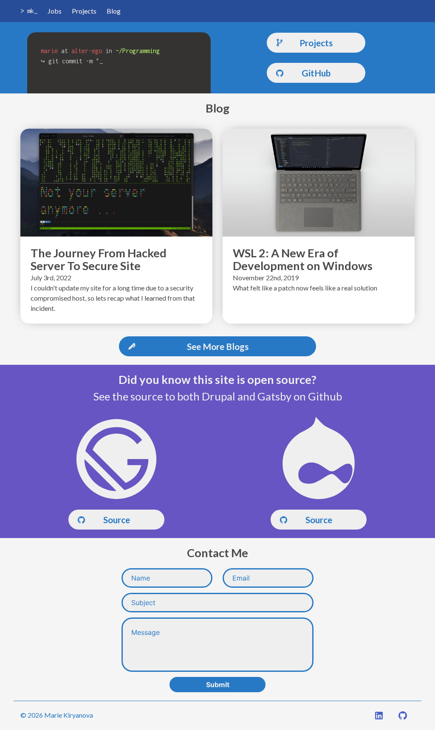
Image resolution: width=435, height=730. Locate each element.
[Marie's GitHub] (403, 717)
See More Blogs (218, 346)
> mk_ (28, 10)
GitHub (316, 73)
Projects (84, 11)
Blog (114, 11)
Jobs (55, 11)
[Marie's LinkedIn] (379, 717)
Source (116, 519)
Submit (217, 684)
